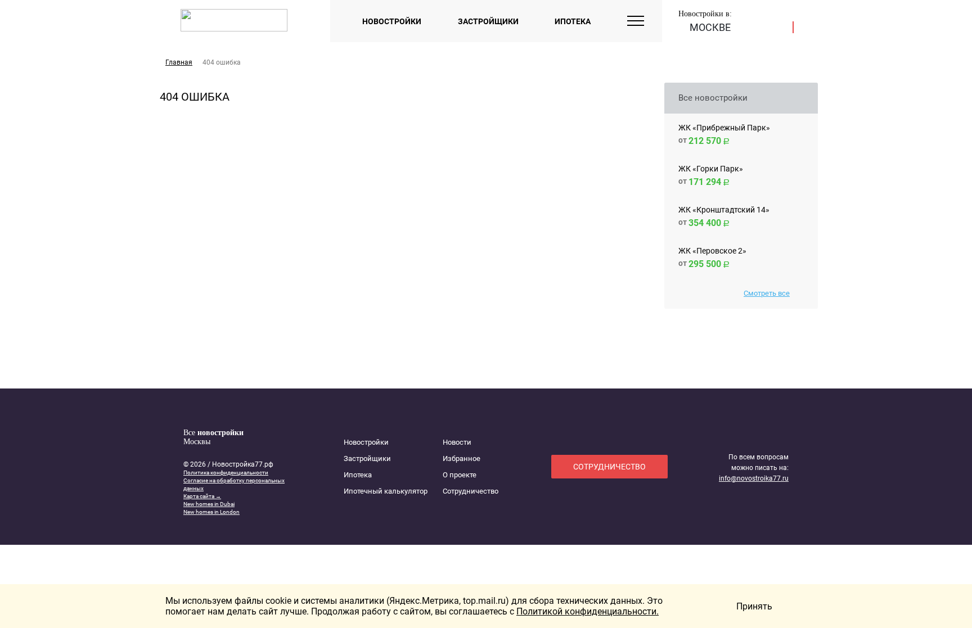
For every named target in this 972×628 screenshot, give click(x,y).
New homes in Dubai (209, 504)
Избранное (461, 458)
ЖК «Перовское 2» (712, 250)
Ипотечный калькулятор (386, 491)
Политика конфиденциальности (225, 472)
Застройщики (488, 21)
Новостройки (391, 21)
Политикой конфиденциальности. (587, 611)
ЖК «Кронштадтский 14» (724, 209)
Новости (457, 442)
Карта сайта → (202, 496)
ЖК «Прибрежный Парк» (724, 127)
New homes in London (211, 512)
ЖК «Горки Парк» (710, 168)
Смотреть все (767, 293)
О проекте (459, 475)
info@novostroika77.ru (754, 478)
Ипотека (573, 21)
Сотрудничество (470, 491)
